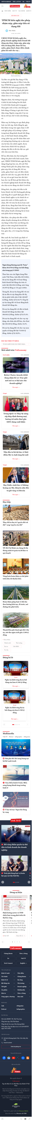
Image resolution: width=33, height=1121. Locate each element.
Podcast (11, 737)
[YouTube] (13, 1058)
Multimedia (8, 734)
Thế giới (5, 393)
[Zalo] (23, 1058)
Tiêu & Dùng (17, 1)
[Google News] (25, 1119)
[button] (13, 724)
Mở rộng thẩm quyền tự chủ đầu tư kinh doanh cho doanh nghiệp (14, 847)
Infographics (18, 737)
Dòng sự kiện (16, 893)
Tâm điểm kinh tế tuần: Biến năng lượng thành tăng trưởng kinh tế (15, 785)
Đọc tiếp (7, 502)
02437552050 (8, 1042)
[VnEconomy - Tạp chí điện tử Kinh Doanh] (16, 948)
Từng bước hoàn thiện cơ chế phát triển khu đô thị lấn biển (15, 577)
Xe (23, 1)
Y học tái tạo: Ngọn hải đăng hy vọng (15, 811)
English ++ (23, 963)
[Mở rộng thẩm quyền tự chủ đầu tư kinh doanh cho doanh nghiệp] (15, 833)
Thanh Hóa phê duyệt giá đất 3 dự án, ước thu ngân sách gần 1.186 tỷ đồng (16, 632)
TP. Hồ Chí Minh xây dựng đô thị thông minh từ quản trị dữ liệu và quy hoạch (15, 550)
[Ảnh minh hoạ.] (16, 54)
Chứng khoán (6, 1)
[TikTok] (18, 1058)
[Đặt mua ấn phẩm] (27, 6)
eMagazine (27, 737)
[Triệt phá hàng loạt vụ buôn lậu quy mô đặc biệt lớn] (14, 863)
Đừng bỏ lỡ (8, 658)
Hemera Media (23, 1111)
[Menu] (2, 1119)
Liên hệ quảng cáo (16, 1046)
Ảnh (2, 1006)
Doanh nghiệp (6, 355)
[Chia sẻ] (29, 1119)
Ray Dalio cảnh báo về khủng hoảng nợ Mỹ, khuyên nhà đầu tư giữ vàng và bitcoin (16, 488)
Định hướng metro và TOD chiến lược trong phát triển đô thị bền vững (14, 915)
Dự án (15, 677)
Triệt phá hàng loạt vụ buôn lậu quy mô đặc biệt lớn (13, 875)
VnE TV (28, 1)
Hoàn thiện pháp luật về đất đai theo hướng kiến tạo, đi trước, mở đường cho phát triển (15, 604)
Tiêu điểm (7, 11)
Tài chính (21, 11)
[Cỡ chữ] (21, 1119)
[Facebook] (4, 1058)
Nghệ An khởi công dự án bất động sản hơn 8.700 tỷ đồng (15, 710)
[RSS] (27, 1058)
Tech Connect (8, 963)
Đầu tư (14, 11)
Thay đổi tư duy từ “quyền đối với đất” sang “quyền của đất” (15, 524)
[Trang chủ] (2, 11)
